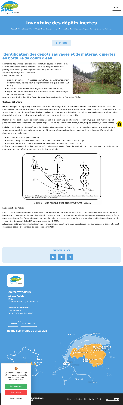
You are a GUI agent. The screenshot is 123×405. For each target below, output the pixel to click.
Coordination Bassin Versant (30, 29)
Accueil (14, 29)
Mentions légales (74, 399)
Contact (100, 399)
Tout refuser (16, 392)
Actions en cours (50, 29)
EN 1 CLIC (63, 43)
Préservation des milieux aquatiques (74, 29)
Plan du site (89, 399)
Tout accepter (16, 386)
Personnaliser (16, 398)
